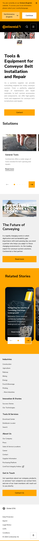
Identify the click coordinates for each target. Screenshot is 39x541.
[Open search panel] (27, 27)
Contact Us (19, 493)
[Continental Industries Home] (11, 26)
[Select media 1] (19, 42)
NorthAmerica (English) (9, 15)
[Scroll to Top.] (33, 535)
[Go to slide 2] (17, 184)
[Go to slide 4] (22, 184)
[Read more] (19, 142)
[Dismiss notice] (36, 3)
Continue (29, 15)
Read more (19, 259)
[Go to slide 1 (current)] (14, 184)
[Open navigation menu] (33, 27)
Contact (19, 112)
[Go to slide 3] (19, 184)
